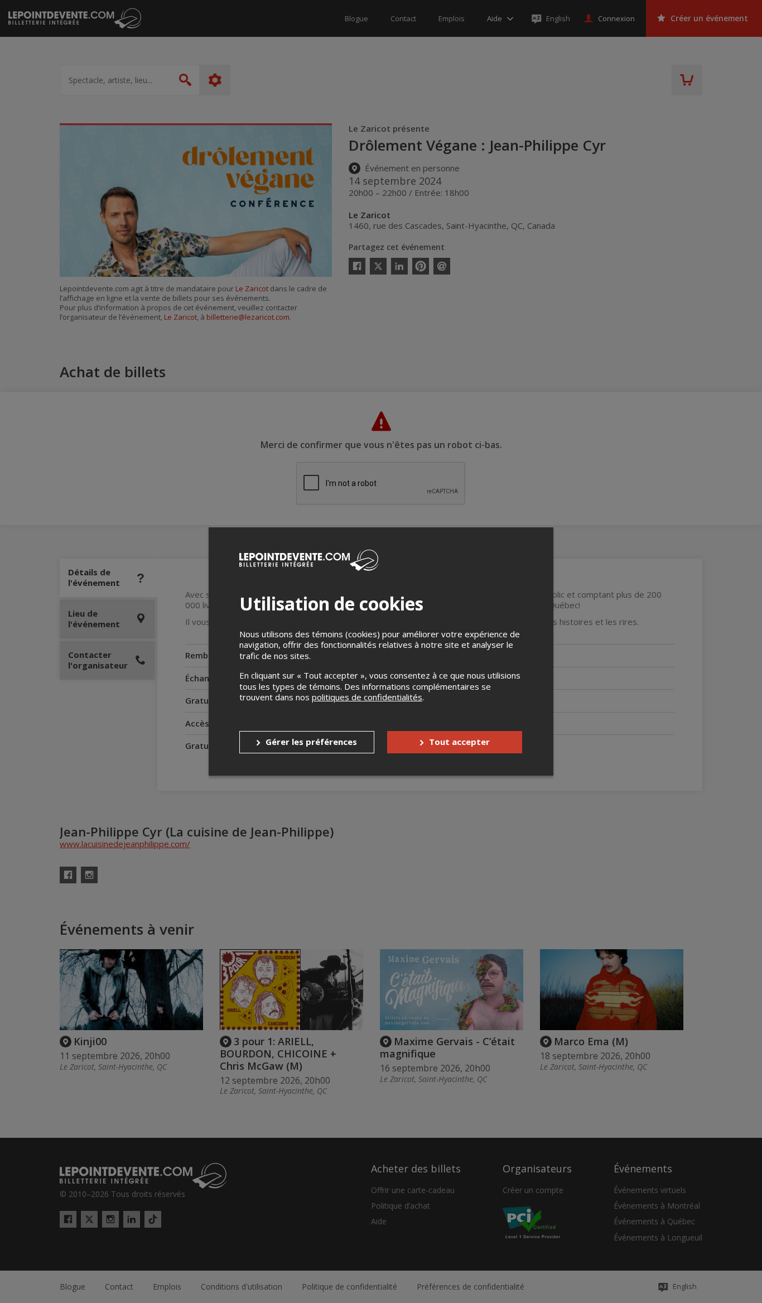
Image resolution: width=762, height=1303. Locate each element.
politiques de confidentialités (367, 697)
